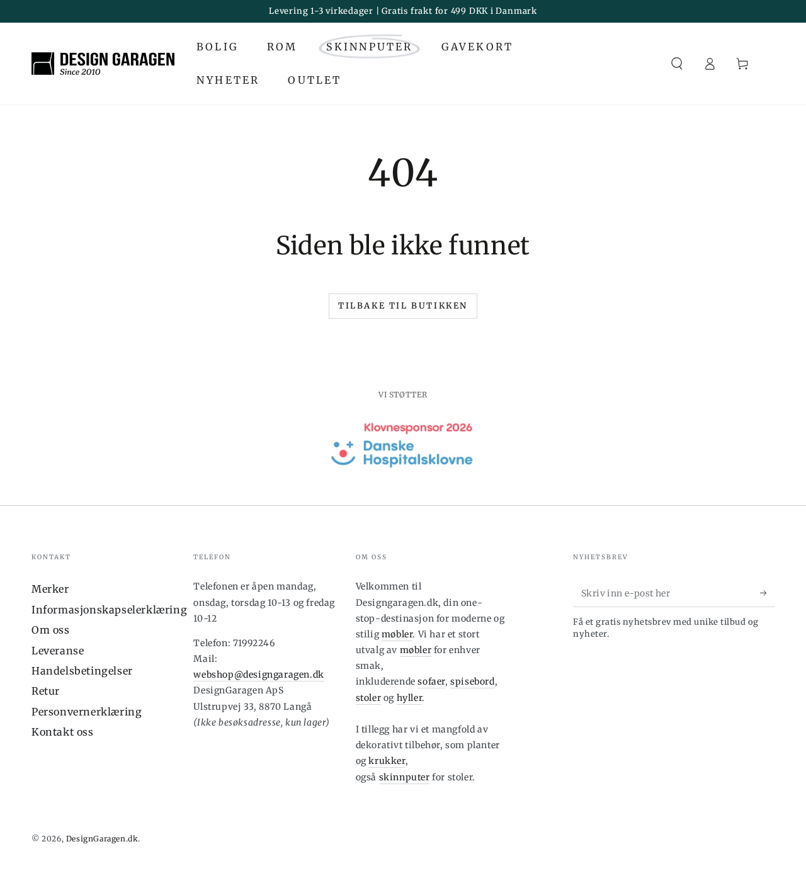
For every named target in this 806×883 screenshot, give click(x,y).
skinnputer (404, 777)
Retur (45, 691)
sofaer (431, 681)
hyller (410, 698)
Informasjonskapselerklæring (109, 609)
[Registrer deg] (767, 593)
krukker (386, 760)
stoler (369, 698)
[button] (677, 63)
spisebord (472, 681)
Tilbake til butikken (403, 305)
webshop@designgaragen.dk (258, 674)
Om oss (50, 630)
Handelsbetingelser (82, 670)
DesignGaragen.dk (102, 838)
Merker (50, 589)
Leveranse (57, 650)
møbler (397, 634)
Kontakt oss (62, 732)
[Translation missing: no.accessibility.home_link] (102, 63)
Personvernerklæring (86, 711)
